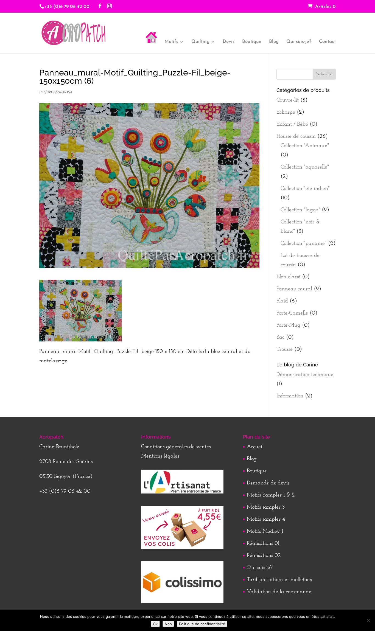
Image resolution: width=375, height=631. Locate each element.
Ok (155, 624)
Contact (327, 42)
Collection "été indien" (305, 188)
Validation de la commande (279, 591)
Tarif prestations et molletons (279, 579)
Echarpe (285, 112)
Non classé (288, 277)
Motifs (171, 42)
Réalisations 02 (264, 555)
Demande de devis (268, 483)
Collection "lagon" (300, 210)
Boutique (251, 42)
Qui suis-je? (298, 42)
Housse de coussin (296, 136)
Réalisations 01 (263, 543)
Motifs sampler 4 (266, 519)
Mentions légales (160, 456)
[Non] (368, 620)
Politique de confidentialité (202, 624)
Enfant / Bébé (292, 124)
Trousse (284, 349)
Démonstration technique (304, 374)
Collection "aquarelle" (305, 167)
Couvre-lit (287, 100)
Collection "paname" (303, 243)
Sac (280, 337)
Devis (228, 42)
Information (289, 396)
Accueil (255, 447)
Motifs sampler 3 (266, 507)
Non (168, 624)
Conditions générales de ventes (176, 447)
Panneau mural (294, 289)
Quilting (200, 42)
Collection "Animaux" (305, 145)
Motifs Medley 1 (265, 531)
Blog (274, 42)
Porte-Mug (288, 325)
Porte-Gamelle (292, 313)
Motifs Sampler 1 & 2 (271, 495)
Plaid (282, 301)
